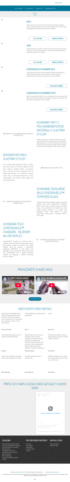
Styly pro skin (19, 8)
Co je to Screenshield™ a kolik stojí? (11, 445)
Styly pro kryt (29, 8)
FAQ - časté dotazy (7, 456)
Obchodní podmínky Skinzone (17, 472)
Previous (35, 13)
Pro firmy (28, 444)
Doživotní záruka (6, 449)
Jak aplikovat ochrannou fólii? (9, 452)
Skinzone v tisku (54, 445)
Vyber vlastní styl (58, 38)
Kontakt (4, 459)
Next (35, 15)
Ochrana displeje (50, 8)
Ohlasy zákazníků (54, 444)
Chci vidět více (35, 299)
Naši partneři (29, 447)
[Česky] (66, 2)
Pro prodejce (29, 445)
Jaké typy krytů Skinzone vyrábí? (10, 444)
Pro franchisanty (30, 449)
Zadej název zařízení (56, 86)
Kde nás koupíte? (6, 454)
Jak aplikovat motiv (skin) (8, 451)
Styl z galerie (37, 38)
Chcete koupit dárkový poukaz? (10, 457)
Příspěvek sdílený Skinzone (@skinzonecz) (49, 431)
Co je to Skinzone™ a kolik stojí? (10, 447)
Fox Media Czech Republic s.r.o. (52, 472)
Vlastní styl (39, 8)
